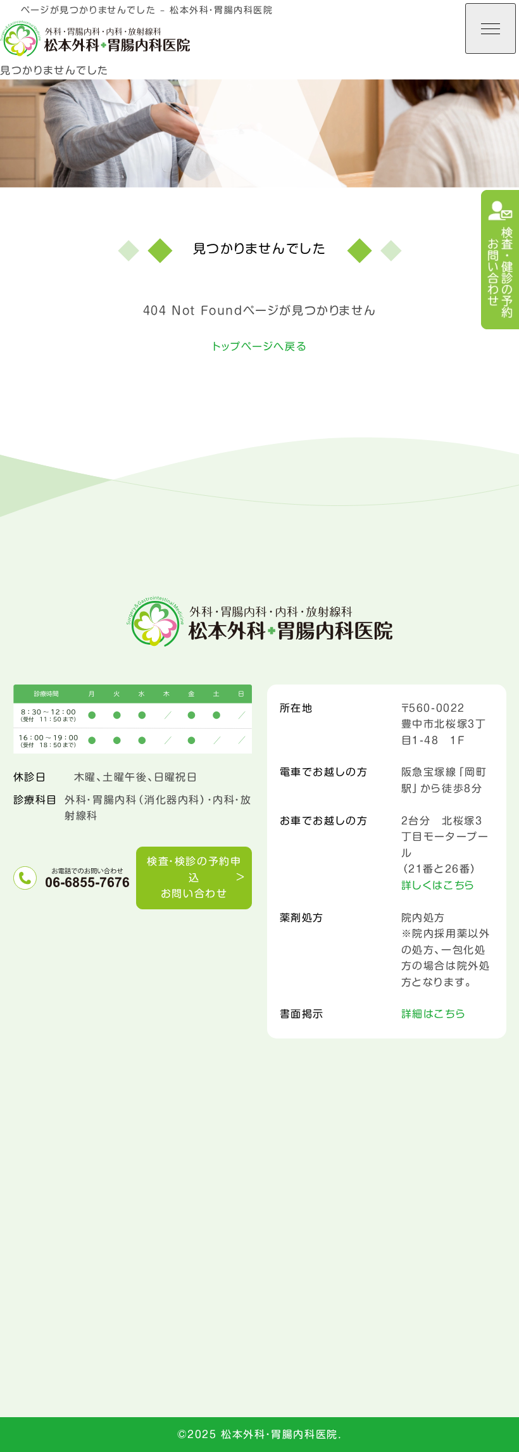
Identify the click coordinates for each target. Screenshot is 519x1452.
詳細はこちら (433, 1014)
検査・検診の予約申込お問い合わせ (194, 877)
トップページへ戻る (259, 346)
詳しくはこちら (438, 885)
